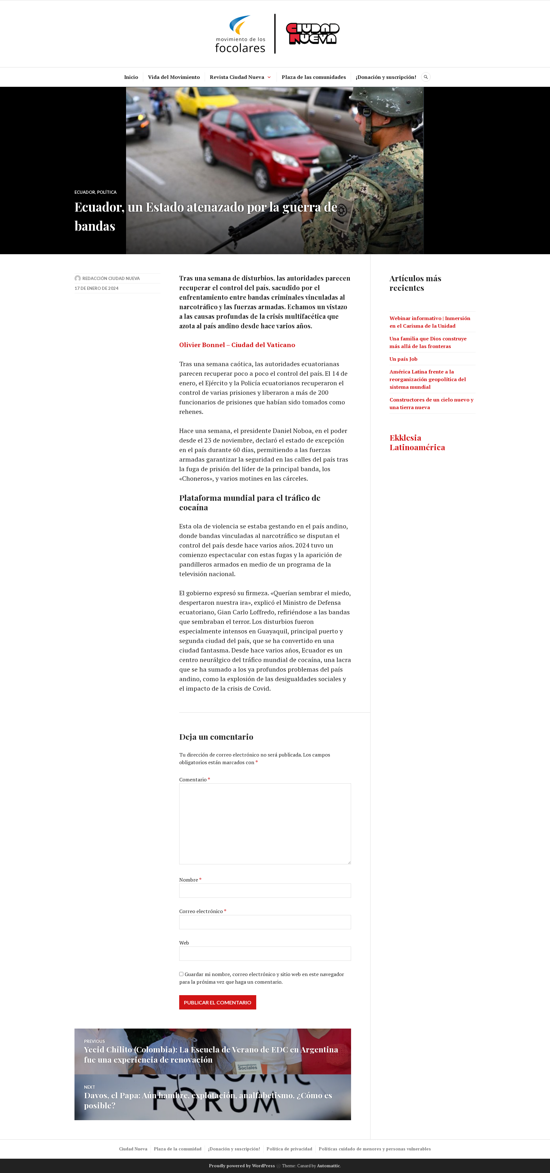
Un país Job (404, 358)
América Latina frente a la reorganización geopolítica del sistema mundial (428, 379)
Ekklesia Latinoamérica (417, 442)
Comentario (194, 779)
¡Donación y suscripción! (386, 76)
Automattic (328, 1166)
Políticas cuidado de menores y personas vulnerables (375, 1149)
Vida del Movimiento (174, 76)
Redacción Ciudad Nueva (111, 278)
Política (106, 192)
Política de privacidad (289, 1149)
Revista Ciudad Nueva (237, 76)
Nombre (190, 879)
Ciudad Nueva (133, 1149)
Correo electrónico (202, 911)
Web (184, 942)
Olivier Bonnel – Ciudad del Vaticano (237, 344)
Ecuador (84, 192)
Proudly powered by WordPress (242, 1166)
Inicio (131, 76)
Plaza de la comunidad (177, 1149)
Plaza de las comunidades (314, 76)
